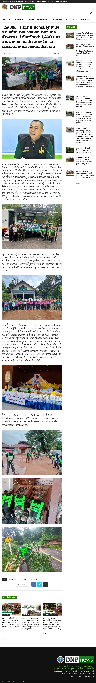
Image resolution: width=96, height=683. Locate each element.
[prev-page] (3, 639)
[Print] (45, 584)
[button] (91, 13)
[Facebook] (92, 8)
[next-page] (7, 639)
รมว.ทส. (26, 579)
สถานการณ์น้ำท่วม (36, 579)
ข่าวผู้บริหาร (5, 614)
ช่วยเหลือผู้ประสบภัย (15, 579)
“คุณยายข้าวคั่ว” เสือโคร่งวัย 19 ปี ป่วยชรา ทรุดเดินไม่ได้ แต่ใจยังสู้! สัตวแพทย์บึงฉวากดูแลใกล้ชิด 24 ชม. (85, 36)
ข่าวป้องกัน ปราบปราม (50, 614)
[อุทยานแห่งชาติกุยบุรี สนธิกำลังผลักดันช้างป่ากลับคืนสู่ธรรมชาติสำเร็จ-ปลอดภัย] (70, 150)
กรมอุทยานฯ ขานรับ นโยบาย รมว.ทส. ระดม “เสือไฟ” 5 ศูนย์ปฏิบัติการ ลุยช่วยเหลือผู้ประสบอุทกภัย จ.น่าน (84, 161)
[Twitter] (39, 584)
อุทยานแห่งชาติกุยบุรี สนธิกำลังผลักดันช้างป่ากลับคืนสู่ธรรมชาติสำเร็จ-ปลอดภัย (85, 150)
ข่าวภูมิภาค (26, 614)
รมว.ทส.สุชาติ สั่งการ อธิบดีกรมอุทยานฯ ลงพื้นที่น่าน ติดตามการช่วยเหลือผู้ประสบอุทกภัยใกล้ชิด (85, 174)
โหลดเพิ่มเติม (79, 184)
